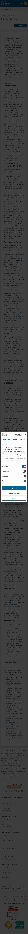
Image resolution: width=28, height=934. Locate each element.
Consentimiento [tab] (6, 439)
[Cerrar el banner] (25, 434)
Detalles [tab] (15, 439)
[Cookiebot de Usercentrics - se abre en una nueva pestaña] (16, 435)
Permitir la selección (14, 493)
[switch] (24, 471)
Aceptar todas (14, 488)
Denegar (14, 498)
